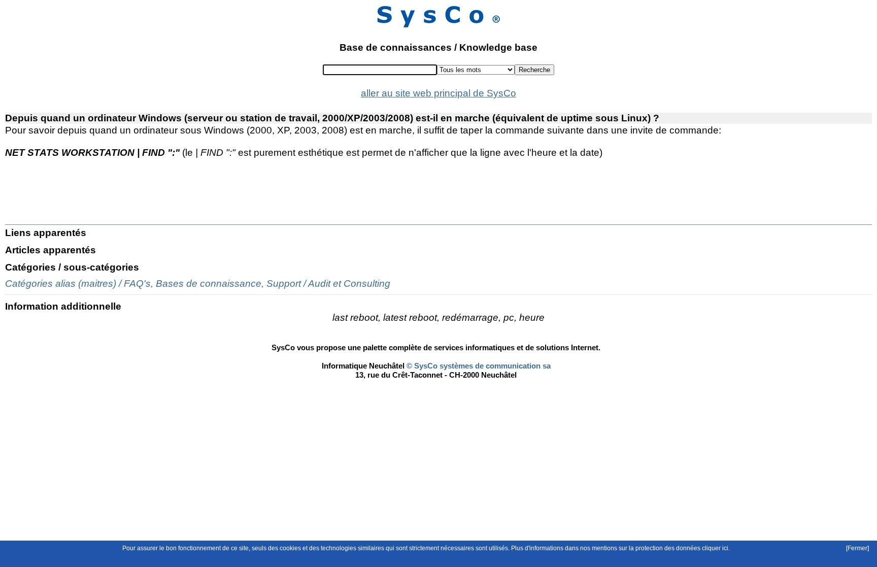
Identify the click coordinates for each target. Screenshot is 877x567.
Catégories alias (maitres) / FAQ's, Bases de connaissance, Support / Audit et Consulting (197, 283)
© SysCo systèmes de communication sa (477, 365)
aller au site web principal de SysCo (438, 93)
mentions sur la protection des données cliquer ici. (661, 548)
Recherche (534, 70)
